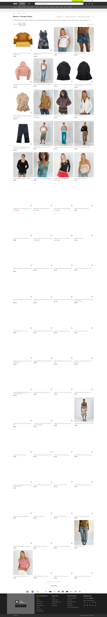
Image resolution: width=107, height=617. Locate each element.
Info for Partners (70, 605)
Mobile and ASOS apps (71, 598)
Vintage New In (60, 16)
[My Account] (86, 4)
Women (18, 13)
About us (53, 598)
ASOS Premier (39, 603)
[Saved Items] (89, 4)
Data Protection (39, 609)
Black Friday (69, 603)
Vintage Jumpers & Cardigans (84, 16)
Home (14, 13)
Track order (38, 599)
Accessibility (92, 615)
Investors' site (54, 603)
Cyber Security (54, 605)
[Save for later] (31, 50)
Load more (53, 585)
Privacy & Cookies (83, 615)
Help (37, 598)
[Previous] (55, 17)
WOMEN (22, 3)
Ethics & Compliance (40, 611)
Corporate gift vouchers (71, 601)
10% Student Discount (40, 605)
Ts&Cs (88, 615)
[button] (84, 602)
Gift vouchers (69, 599)
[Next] (93, 17)
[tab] (15, 7)
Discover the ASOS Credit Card (73, 607)
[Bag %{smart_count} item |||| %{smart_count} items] (92, 4)
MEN (29, 3)
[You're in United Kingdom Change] (92, 1)
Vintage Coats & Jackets (70, 16)
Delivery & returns (39, 601)
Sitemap (37, 607)
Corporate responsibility (56, 601)
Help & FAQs (87, 0)
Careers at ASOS (55, 599)
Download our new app (78, 0)
